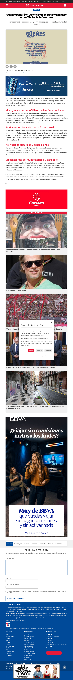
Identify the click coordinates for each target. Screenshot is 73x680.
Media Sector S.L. (47, 356)
